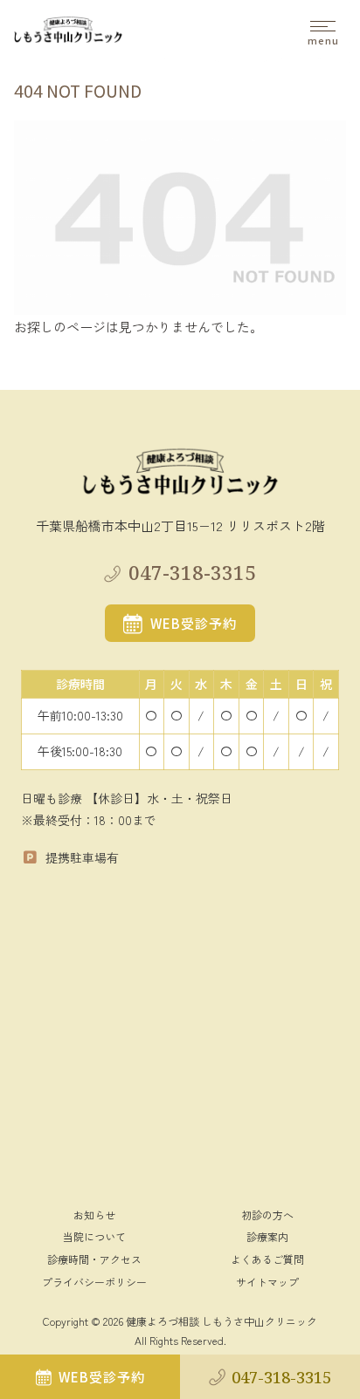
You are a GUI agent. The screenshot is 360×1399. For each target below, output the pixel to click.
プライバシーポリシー (94, 1281)
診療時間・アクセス (94, 1259)
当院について (94, 1236)
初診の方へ (267, 1214)
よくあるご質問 (267, 1259)
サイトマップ (267, 1281)
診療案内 (267, 1236)
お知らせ (94, 1214)
